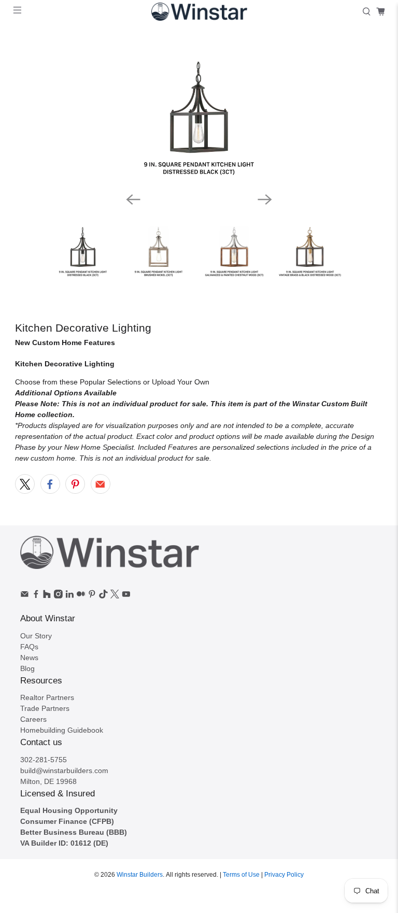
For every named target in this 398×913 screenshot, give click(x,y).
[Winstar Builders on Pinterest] (92, 596)
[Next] (265, 199)
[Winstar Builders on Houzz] (46, 596)
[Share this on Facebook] (50, 484)
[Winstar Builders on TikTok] (103, 596)
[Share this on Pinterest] (75, 484)
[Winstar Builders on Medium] (81, 596)
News (29, 657)
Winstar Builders (140, 874)
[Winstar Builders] (199, 11)
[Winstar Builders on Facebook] (36, 596)
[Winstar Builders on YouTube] (126, 596)
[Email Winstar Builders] (24, 596)
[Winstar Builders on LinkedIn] (69, 596)
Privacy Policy (284, 874)
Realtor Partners (47, 697)
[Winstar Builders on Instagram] (58, 596)
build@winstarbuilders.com (64, 770)
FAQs (29, 647)
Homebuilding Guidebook (61, 730)
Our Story (36, 636)
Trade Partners (44, 708)
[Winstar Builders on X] (114, 596)
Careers (33, 719)
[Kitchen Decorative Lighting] (199, 109)
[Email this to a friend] (100, 484)
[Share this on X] (25, 484)
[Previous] (133, 199)
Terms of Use (241, 874)
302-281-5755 (43, 759)
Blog (27, 668)
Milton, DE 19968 (48, 781)
